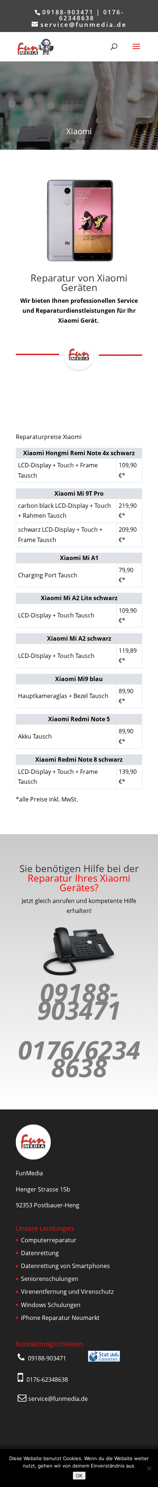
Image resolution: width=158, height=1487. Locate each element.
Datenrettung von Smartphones (65, 1266)
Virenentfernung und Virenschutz (67, 1292)
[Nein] (148, 1468)
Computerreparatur (48, 1240)
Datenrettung (40, 1253)
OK (79, 1476)
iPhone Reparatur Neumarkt (60, 1318)
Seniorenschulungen (49, 1279)
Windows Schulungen (50, 1305)
